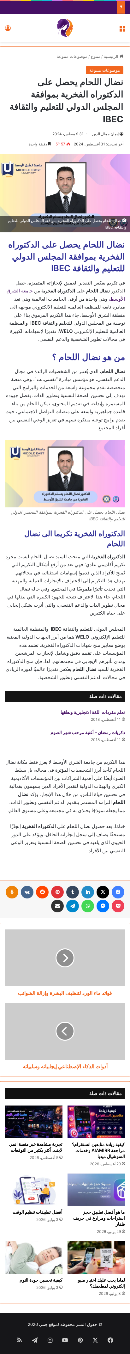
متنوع (95, 56)
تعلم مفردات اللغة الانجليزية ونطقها (93, 712)
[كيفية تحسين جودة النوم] (33, 1257)
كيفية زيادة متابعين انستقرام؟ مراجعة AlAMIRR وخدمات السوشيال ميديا (98, 1150)
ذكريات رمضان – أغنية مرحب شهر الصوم (87, 732)
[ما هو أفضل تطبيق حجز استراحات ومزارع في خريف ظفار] (96, 1189)
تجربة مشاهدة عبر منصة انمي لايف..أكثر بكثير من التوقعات (35, 1147)
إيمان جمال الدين (105, 134)
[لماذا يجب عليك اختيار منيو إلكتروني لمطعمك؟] (96, 1257)
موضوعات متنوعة (72, 56)
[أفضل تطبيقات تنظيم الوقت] (33, 1189)
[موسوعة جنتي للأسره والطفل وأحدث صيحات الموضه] (65, 27)
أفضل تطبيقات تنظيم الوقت (37, 1212)
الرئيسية (112, 56)
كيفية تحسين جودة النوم (41, 1280)
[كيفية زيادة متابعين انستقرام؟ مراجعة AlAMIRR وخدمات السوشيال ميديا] (96, 1122)
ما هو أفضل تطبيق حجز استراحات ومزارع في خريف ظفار (99, 1218)
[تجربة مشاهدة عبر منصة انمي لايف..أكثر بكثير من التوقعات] (33, 1122)
